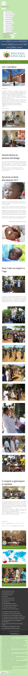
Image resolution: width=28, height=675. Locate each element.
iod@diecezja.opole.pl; (16, 634)
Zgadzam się (4, 672)
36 (16, 523)
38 (20, 523)
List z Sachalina (9, 66)
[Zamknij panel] (5, 8)
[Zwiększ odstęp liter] (13, 37)
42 (7, 525)
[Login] (14, 62)
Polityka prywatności (14, 674)
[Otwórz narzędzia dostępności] (3, 3)
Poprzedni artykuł (9, 523)
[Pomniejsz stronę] (14, 33)
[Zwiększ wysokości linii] (14, 36)
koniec (22, 525)
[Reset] (2, 9)
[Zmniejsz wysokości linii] (12, 36)
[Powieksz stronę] (15, 33)
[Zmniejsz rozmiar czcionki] (10, 34)
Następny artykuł (16, 525)
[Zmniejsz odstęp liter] (11, 37)
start (3, 523)
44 (11, 525)
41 (4, 525)
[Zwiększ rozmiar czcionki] (12, 34)
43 (9, 525)
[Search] (10, 62)
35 (14, 523)
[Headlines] (14, 54)
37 (18, 523)
